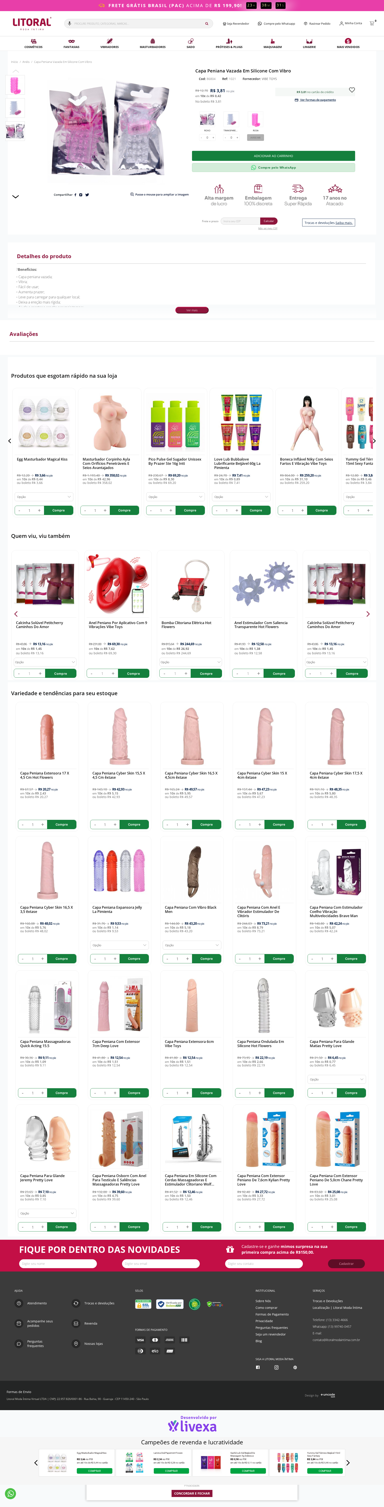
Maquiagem (273, 47)
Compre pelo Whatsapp (279, 24)
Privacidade (264, 1321)
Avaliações (24, 333)
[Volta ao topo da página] (373, 1276)
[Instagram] (277, 1367)
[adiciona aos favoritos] (352, 90)
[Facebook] (258, 1367)
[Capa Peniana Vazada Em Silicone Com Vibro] (15, 85)
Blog (259, 1341)
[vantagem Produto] (275, 194)
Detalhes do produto (44, 256)
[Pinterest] (295, 1367)
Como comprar (267, 1307)
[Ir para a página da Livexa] (192, 1423)
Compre (60, 673)
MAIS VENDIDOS (348, 47)
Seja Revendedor (237, 24)
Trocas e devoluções (99, 1303)
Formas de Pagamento (272, 1314)
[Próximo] (373, 441)
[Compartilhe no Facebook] (75, 195)
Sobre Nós (263, 1301)
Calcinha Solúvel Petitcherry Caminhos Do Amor (39, 624)
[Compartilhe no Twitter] (87, 195)
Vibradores (109, 47)
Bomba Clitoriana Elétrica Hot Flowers (186, 624)
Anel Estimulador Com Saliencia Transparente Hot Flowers (261, 624)
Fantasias (71, 47)
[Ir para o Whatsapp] (10, 1493)
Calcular (269, 221)
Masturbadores (153, 47)
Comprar (94, 1471)
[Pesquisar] (207, 23)
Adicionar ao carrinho (273, 156)
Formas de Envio (19, 1392)
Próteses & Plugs (229, 47)
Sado (191, 47)
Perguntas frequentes (272, 1327)
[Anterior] (10, 441)
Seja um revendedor (271, 1334)
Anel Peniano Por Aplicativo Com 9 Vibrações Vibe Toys (118, 624)
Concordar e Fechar (192, 1493)
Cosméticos (33, 47)
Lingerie (309, 47)
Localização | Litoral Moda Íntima (337, 1307)
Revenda (90, 1323)
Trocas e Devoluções (328, 1301)
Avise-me (255, 137)
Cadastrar (346, 1263)
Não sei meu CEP (268, 228)
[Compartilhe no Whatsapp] (81, 195)
